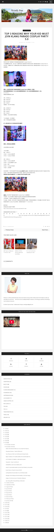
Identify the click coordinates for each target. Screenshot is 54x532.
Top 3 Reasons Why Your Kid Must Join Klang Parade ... (17, 454)
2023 (6, 434)
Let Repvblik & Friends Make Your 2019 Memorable (16, 472)
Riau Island (6, 403)
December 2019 (9, 444)
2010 (6, 518)
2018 (6, 502)
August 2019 (8, 486)
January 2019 (9, 500)
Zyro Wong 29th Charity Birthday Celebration (15, 480)
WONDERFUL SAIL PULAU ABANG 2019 (14, 464)
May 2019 (8, 492)
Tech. (5, 409)
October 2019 (9, 482)
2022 (6, 436)
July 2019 (8, 488)
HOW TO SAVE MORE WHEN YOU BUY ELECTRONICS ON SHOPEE (19, 467)
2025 (6, 430)
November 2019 (9, 446)
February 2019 (9, 498)
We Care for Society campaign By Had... (31, 251)
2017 (6, 504)
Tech (5, 406)
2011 (6, 516)
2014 (6, 510)
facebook (11, 360)
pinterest (26, 366)
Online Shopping (7, 400)
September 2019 (9, 484)
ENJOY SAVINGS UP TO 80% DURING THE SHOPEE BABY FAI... (18, 456)
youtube (41, 366)
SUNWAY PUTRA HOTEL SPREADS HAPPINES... (19, 252)
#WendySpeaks (7, 378)
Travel (5, 414)
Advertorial (6, 381)
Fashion (5, 387)
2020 (6, 440)
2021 (6, 438)
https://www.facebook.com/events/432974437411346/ (15, 208)
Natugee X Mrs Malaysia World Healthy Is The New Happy (18, 475)
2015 (6, 508)
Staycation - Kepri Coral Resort (12, 462)
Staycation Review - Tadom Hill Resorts (14, 451)
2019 (6, 442)
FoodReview (6, 392)
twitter (26, 360)
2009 (6, 520)
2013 (6, 512)
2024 (6, 432)
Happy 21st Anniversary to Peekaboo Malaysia (16, 478)
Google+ (11, 366)
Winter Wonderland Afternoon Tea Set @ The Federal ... (17, 448)
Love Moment (7, 398)
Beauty (5, 384)
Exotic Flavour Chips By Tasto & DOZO (14, 470)
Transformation (7, 411)
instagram (41, 360)
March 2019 (8, 496)
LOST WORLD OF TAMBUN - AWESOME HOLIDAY (16, 459)
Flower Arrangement (9, 389)
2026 (6, 428)
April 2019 (8, 494)
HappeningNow (26, 30)
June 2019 (8, 490)
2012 (6, 514)
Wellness (6, 417)
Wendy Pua (22, 42)
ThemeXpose (30, 530)
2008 (6, 522)
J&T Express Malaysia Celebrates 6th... (8, 251)
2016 (6, 506)
